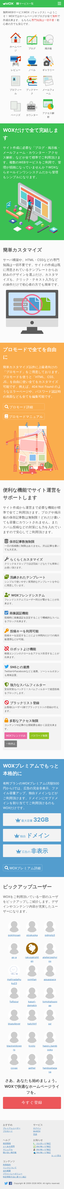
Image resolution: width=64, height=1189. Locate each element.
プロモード (8, 1131)
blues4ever (14, 1023)
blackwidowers (14, 1045)
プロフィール (16, 91)
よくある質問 (9, 1146)
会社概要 (7, 1171)
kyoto (32, 1045)
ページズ (15, 114)
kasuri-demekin (32, 1001)
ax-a (14, 956)
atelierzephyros (50, 956)
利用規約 (7, 1165)
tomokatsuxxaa (50, 1001)
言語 (35, 1134)
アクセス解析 (48, 115)
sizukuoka (32, 934)
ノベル (32, 69)
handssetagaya (50, 1067)
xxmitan (32, 978)
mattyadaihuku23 (14, 978)
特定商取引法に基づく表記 (14, 1177)
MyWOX (36, 1131)
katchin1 (32, 1023)
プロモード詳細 (21, 407)
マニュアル (8, 1149)
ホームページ (16, 48)
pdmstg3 (50, 934)
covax (14, 1067)
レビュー (15, 69)
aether (32, 1067)
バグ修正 (43, 1143)
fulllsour (14, 1001)
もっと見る (56, 1155)
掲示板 (48, 48)
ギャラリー (48, 69)
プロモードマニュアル (26, 417)
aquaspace (50, 978)
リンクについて (10, 1168)
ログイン (37, 1128)
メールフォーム (48, 91)
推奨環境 (7, 1143)
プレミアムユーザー (11, 1128)
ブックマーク (32, 91)
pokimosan (14, 934)
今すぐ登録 (32, 1102)
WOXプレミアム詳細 (25, 868)
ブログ (32, 48)
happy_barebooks (50, 1045)
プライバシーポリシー (12, 1174)
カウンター (32, 114)
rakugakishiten (32, 956)
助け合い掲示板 (10, 1152)
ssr (49, 1023)
